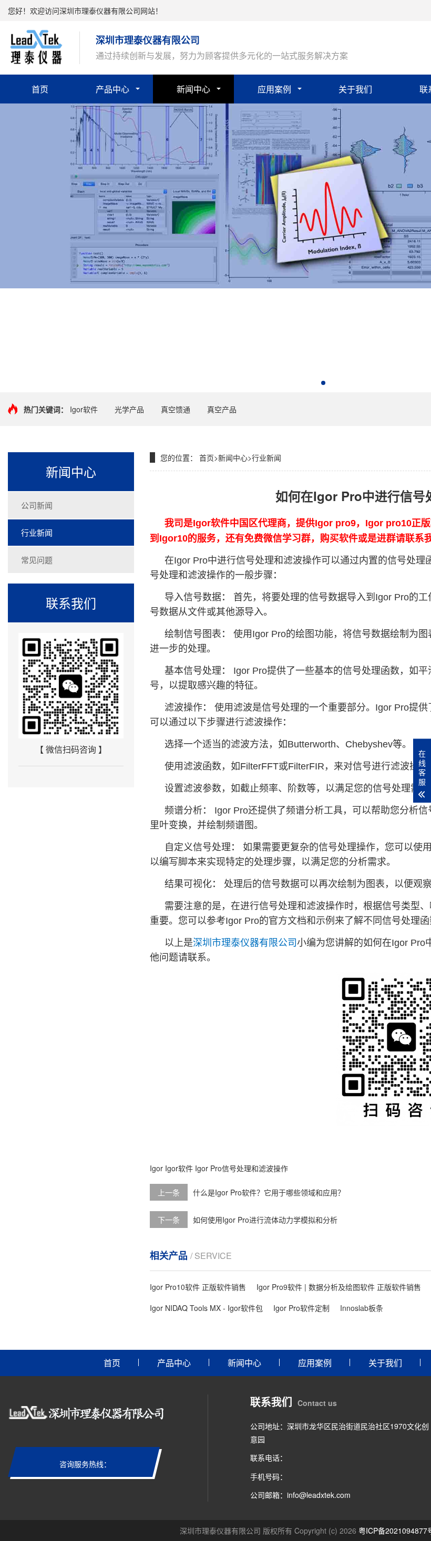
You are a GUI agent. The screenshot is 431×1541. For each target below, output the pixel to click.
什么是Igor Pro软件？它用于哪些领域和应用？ (269, 1192)
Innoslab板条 (361, 1308)
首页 (40, 89)
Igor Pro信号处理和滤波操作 (241, 1168)
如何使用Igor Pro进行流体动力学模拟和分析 (265, 1219)
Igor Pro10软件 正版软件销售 (198, 1287)
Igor (156, 1168)
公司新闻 (37, 505)
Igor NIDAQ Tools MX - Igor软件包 (206, 1308)
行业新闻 (37, 532)
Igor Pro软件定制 (301, 1308)
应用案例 (274, 89)
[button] (323, 383)
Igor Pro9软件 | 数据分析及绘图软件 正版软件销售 (338, 1287)
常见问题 (37, 559)
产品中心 (112, 89)
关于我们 (355, 89)
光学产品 (129, 409)
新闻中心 (193, 89)
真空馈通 (175, 409)
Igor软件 (84, 409)
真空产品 (222, 409)
